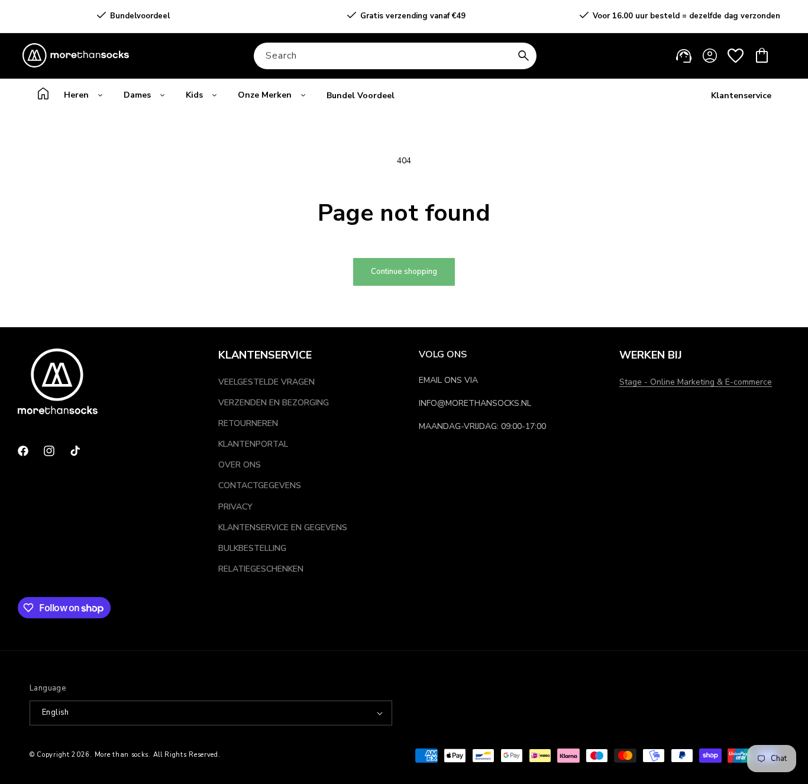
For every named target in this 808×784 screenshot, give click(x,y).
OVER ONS (239, 464)
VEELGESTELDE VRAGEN (266, 382)
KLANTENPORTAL (253, 444)
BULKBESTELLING (252, 548)
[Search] (523, 56)
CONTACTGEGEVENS (259, 485)
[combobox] (395, 56)
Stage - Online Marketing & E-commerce (695, 382)
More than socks (122, 754)
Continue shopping (404, 271)
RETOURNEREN (248, 423)
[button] (762, 56)
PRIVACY (235, 506)
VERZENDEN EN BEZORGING (273, 402)
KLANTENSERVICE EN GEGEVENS (282, 527)
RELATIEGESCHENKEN (260, 569)
